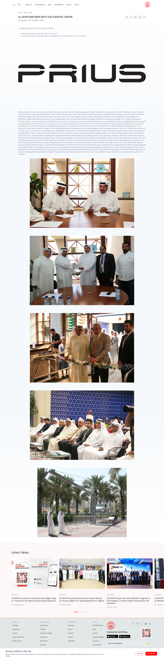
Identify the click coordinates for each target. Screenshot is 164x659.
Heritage (15, 625)
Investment (43, 637)
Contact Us (96, 641)
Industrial (43, 645)
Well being (71, 641)
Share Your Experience (115, 643)
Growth (15, 633)
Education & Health (46, 633)
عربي (14, 4)
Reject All (140, 654)
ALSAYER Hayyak (98, 625)
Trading (42, 629)
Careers (95, 633)
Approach (71, 625)
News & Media (28, 13)
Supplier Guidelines (98, 637)
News (94, 629)
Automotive (44, 625)
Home (20, 13)
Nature (70, 629)
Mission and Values (18, 637)
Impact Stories (17, 641)
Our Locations (97, 645)
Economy (71, 633)
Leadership (16, 629)
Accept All (151, 654)
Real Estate (43, 641)
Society (70, 637)
